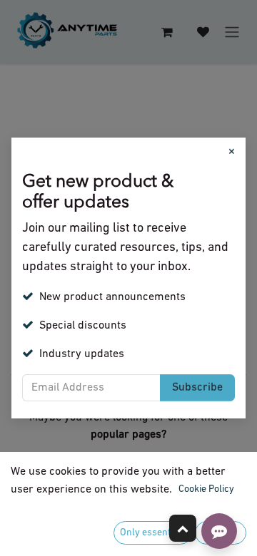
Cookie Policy (206, 489)
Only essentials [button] (153, 532)
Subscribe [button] (197, 387)
